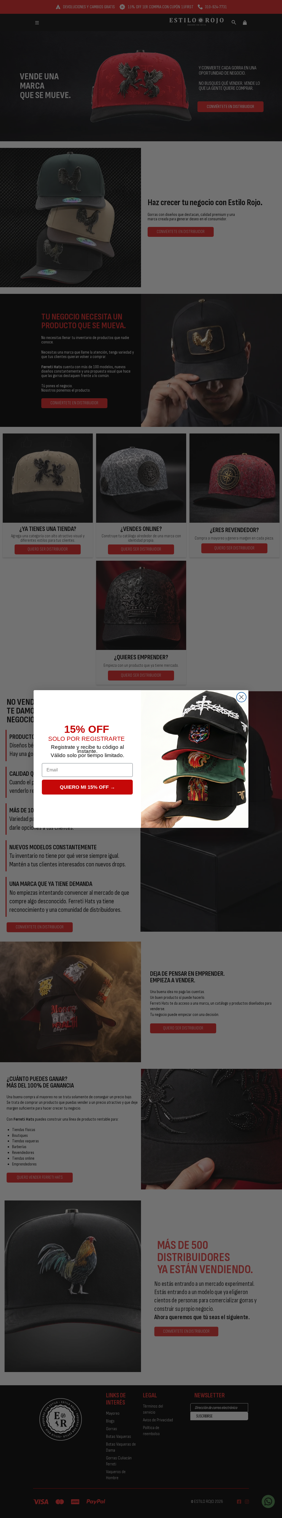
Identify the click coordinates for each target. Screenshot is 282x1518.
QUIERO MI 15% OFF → (87, 787)
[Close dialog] (241, 697)
